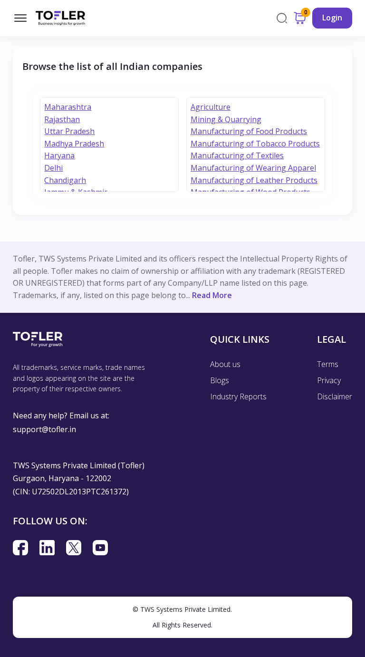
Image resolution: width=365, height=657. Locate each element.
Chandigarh (65, 180)
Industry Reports (238, 396)
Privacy (329, 380)
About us (225, 364)
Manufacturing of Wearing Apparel (253, 168)
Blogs (219, 380)
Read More (212, 295)
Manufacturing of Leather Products (254, 180)
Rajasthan (62, 119)
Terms (327, 364)
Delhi (53, 168)
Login (332, 17)
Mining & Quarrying (226, 119)
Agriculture (211, 107)
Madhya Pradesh (74, 143)
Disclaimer (334, 396)
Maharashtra (67, 107)
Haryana (59, 155)
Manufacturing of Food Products (249, 131)
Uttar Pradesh (69, 131)
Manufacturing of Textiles (237, 155)
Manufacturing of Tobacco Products (255, 143)
